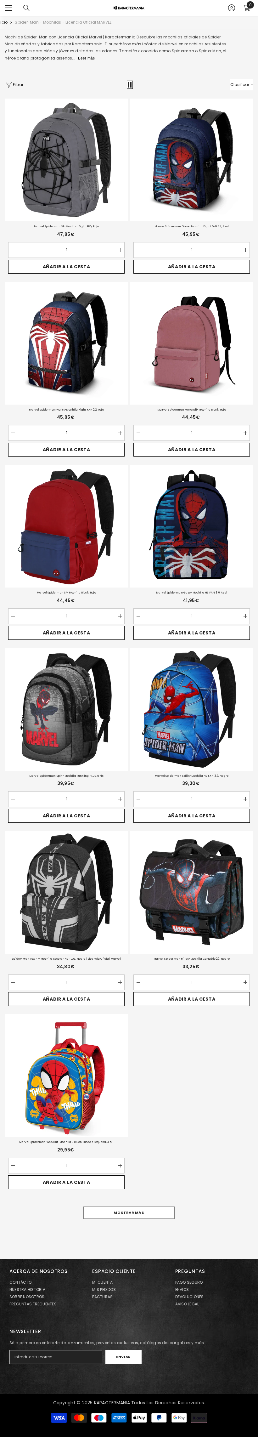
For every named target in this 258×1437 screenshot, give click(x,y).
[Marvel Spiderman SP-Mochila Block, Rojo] (66, 526)
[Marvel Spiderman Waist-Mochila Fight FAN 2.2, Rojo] (66, 343)
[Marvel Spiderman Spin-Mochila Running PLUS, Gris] (66, 709)
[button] (130, 85)
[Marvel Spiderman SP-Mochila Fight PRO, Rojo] (66, 160)
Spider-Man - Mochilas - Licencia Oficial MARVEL (63, 22)
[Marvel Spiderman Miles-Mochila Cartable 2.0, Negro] (191, 892)
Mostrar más (129, 1212)
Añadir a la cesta (66, 267)
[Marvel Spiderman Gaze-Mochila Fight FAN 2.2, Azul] (191, 160)
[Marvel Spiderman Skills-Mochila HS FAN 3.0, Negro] (191, 709)
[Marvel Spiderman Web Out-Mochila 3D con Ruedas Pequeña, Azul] (66, 1075)
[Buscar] (26, 8)
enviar (123, 1356)
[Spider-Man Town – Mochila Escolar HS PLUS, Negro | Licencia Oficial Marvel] (66, 892)
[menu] (8, 8)
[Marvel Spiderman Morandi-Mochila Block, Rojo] (191, 343)
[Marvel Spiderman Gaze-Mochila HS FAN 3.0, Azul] (191, 526)
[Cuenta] (231, 7)
